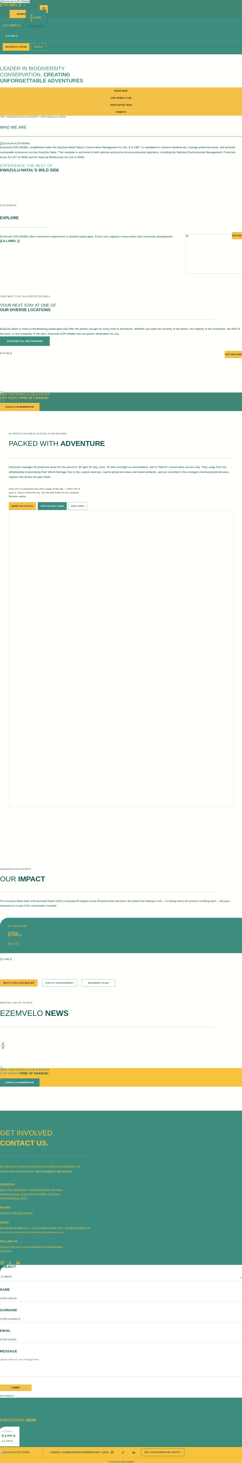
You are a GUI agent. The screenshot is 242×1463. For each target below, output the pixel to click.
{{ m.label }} (36, 17)
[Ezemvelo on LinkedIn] (18, 1263)
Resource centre (16, 47)
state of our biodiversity (59, 983)
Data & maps (77, 506)
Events (77, 1452)
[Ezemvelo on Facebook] (10, 1263)
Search (22, 14)
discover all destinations (25, 341)
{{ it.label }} (10, 5)
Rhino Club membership (19, 407)
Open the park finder (52, 506)
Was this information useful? (163, 1452)
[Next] (3, 1045)
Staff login (100, 1452)
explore (237, 236)
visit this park (233, 354)
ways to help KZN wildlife (18, 983)
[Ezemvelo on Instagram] (2, 1263)
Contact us (57, 1452)
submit (15, 1387)
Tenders (87, 1452)
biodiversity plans (98, 983)
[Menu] (44, 9)
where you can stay (22, 506)
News (68, 1452)
